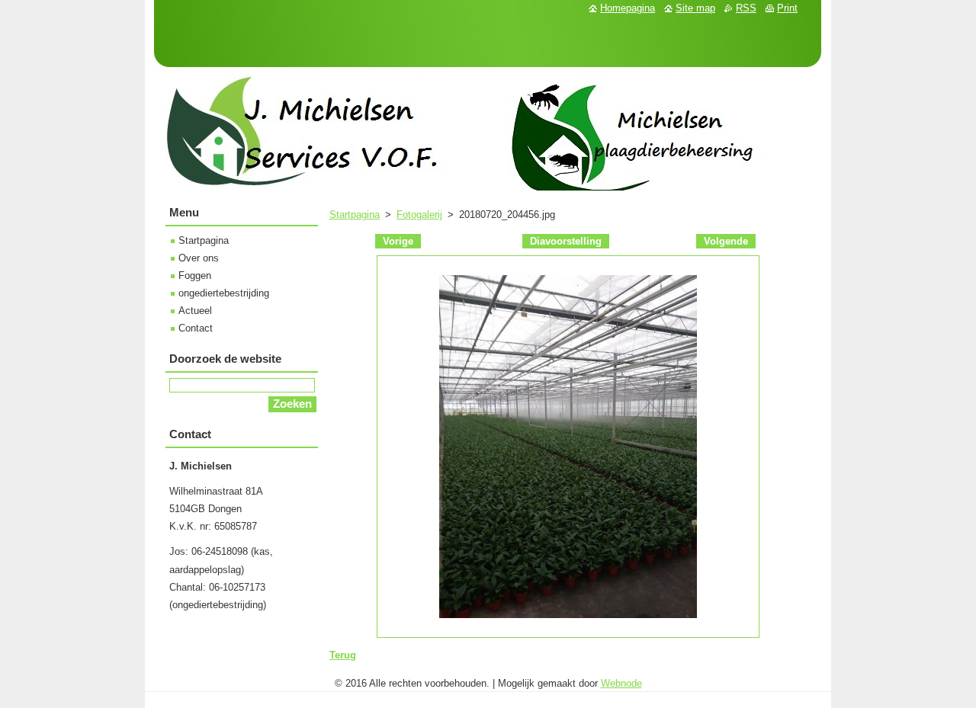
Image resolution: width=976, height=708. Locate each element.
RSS (746, 8)
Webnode (621, 683)
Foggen (194, 275)
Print (787, 8)
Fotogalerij (419, 214)
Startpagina (354, 214)
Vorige (398, 241)
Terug (342, 655)
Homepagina (627, 8)
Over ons (198, 258)
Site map (695, 8)
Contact (195, 328)
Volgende (726, 241)
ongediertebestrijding (223, 293)
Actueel (195, 310)
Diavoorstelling (566, 241)
